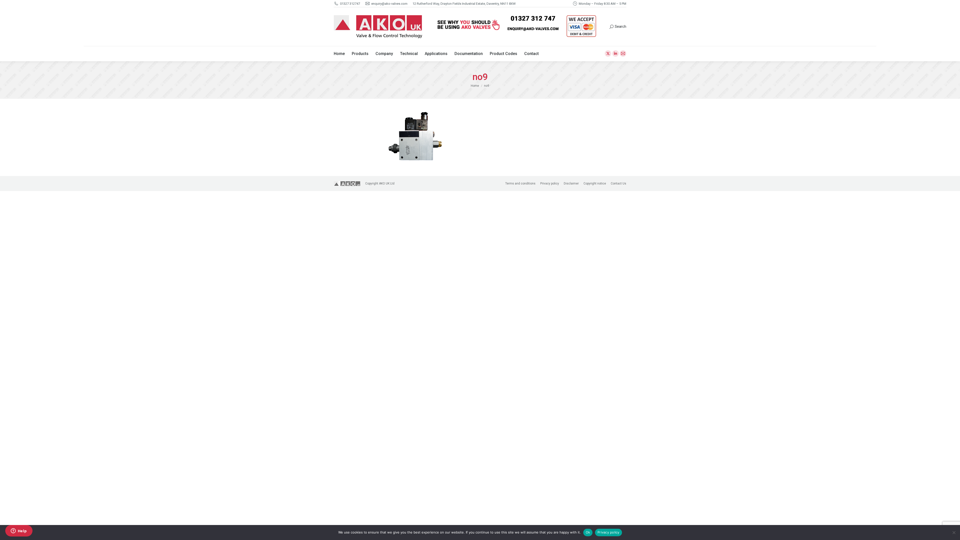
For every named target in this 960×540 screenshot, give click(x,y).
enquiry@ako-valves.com (389, 4)
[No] (953, 532)
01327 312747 (350, 4)
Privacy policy (609, 532)
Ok (588, 532)
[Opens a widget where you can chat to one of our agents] (18, 531)
